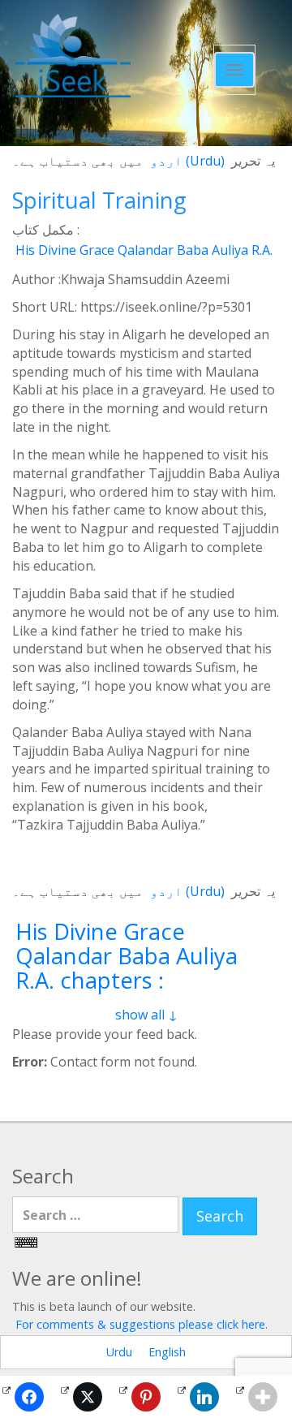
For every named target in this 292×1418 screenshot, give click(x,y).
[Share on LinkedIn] (204, 1397)
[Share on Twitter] (87, 1397)
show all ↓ (146, 1015)
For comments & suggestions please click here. (141, 1324)
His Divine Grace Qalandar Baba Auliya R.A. (144, 250)
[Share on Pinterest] (146, 1397)
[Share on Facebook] (29, 1397)
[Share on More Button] (263, 1397)
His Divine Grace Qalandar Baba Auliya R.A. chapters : (126, 956)
